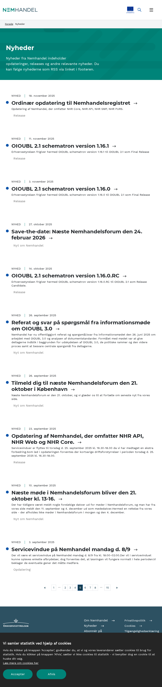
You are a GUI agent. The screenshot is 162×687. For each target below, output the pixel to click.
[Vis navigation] (151, 9)
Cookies (130, 625)
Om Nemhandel (96, 620)
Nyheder (91, 626)
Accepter (18, 674)
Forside (9, 24)
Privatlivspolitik (135, 620)
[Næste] (117, 588)
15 (107, 587)
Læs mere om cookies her (21, 663)
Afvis (51, 674)
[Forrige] (44, 588)
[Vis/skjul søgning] (139, 10)
